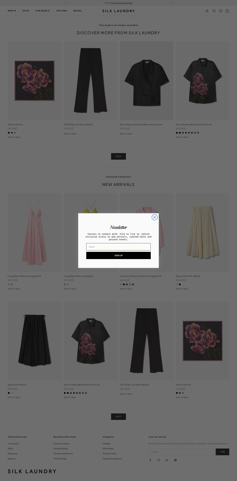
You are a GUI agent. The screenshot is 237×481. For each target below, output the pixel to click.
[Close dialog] (155, 217)
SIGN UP (119, 255)
